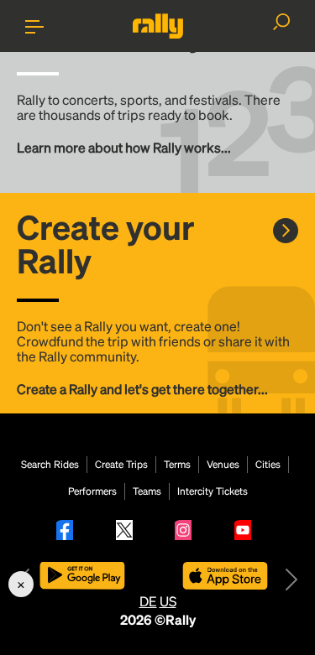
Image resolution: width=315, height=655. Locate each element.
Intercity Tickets (212, 491)
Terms (177, 464)
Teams (147, 491)
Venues (223, 464)
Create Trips (121, 464)
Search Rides (50, 464)
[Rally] (158, 26)
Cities (268, 464)
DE (148, 601)
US (168, 601)
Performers (92, 491)
